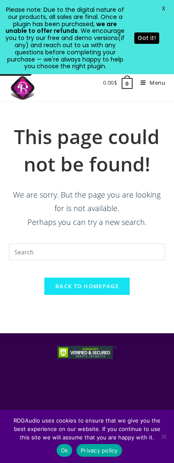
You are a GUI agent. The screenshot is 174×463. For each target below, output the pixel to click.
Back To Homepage (87, 286)
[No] (163, 436)
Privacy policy (99, 450)
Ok (64, 450)
